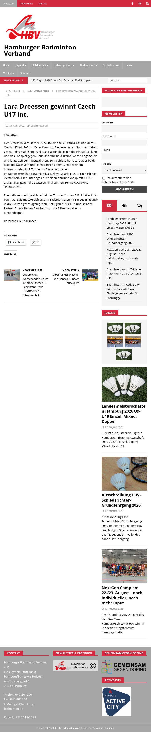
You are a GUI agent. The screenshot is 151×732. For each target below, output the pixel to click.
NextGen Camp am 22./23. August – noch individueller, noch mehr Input (122, 595)
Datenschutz (26, 3)
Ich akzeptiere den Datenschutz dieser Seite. (118, 180)
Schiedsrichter (111, 65)
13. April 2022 (16, 125)
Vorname (107, 122)
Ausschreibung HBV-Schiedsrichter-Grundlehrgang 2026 (120, 238)
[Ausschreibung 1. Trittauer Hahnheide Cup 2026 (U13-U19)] (133, 328)
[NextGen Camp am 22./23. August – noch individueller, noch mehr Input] (124, 566)
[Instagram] (139, 3)
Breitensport (87, 65)
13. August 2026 (114, 608)
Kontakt (43, 3)
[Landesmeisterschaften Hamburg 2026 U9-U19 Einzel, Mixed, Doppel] (115, 328)
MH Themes (107, 728)
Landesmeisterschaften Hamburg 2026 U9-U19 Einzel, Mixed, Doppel (122, 223)
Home (6, 65)
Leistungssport (63, 65)
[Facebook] (132, 3)
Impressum (8, 3)
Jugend (20, 65)
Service (24, 73)
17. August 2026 (114, 427)
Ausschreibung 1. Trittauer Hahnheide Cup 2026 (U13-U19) (124, 273)
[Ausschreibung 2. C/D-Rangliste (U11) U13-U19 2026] (124, 354)
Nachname (109, 136)
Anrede (106, 163)
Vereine (7, 73)
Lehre (129, 65)
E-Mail (106, 150)
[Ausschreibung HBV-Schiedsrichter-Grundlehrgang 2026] (124, 474)
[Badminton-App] (147, 3)
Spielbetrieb (39, 65)
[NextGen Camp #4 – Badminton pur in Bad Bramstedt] (133, 341)
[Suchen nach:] (127, 80)
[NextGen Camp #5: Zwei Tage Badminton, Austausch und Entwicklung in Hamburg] (115, 341)
